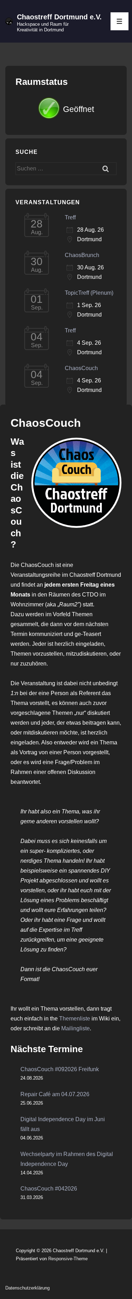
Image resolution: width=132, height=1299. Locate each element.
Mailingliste (75, 1028)
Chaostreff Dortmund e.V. (59, 17)
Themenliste (74, 1019)
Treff (70, 217)
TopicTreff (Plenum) (89, 293)
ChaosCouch (81, 368)
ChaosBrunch (82, 255)
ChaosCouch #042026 (48, 1189)
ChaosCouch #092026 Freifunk (59, 1069)
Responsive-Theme (68, 1258)
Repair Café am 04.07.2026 (54, 1094)
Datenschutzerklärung (27, 1288)
